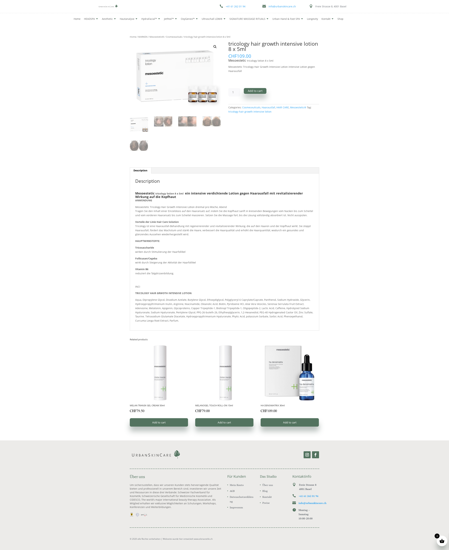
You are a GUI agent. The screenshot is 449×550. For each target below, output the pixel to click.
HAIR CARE (282, 107)
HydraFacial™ (149, 18)
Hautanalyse (127, 18)
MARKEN (143, 36)
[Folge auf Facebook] (315, 454)
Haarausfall (268, 107)
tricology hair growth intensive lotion (250, 111)
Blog (265, 491)
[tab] (140, 170)
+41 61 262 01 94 (235, 6)
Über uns (267, 485)
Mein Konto (237, 485)
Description (140, 170)
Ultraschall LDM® (212, 18)
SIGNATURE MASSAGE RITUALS (247, 18)
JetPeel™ (169, 18)
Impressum (236, 507)
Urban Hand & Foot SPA (286, 18)
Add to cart (255, 91)
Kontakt (267, 497)
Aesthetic (107, 18)
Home (77, 18)
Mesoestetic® (156, 36)
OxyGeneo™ (188, 18)
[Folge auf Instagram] (307, 454)
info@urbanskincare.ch (282, 6)
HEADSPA (89, 18)
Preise (266, 502)
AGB (232, 491)
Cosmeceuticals (174, 36)
